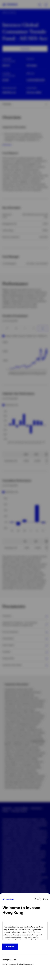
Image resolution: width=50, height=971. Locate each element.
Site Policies (22, 932)
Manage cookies (9, 960)
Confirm (10, 946)
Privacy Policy (26, 937)
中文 (44, 899)
